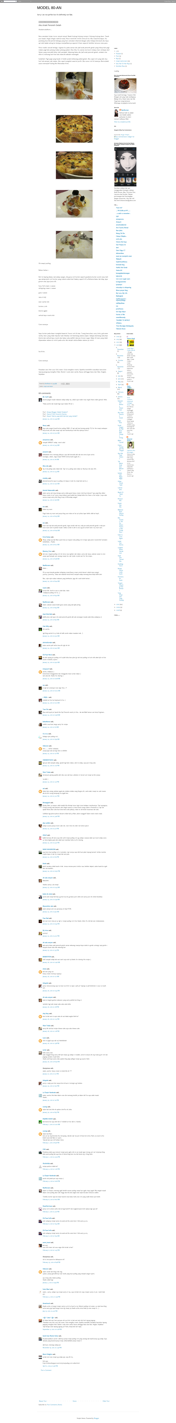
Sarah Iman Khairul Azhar (50, 1336)
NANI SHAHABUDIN (49, 849)
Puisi (117, 56)
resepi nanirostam (48, 386)
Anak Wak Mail (47, 614)
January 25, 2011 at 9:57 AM (51, 912)
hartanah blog (120, 265)
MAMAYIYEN (47, 957)
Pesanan (118, 53)
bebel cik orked (47, 894)
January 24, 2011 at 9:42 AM (51, 648)
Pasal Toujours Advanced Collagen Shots (130, 401)
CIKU (44, 1149)
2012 (118, 342)
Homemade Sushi (120, 578)
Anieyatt (118, 222)
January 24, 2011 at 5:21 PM (51, 828)
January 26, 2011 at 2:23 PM (51, 1019)
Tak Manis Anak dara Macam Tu (121, 466)
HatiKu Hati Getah (121, 267)
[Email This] (62, 384)
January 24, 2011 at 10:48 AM (51, 715)
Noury (45, 425)
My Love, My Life (121, 293)
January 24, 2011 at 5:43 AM (51, 445)
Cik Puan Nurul (47, 655)
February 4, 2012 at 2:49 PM (51, 1297)
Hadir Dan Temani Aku (121, 558)
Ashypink (45, 983)
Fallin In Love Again (120, 536)
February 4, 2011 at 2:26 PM (51, 1169)
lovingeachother (121, 282)
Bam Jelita (119, 230)
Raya (117, 58)
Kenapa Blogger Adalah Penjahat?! (57, 412)
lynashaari (119, 284)
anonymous (46, 440)
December (120, 349)
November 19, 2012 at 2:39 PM (52, 1348)
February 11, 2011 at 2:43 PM (51, 1250)
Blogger (96, 1418)
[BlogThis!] (64, 384)
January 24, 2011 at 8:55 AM (51, 607)
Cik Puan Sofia (47, 1218)
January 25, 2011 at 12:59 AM (51, 899)
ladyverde (119, 276)
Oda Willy (46, 626)
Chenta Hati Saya (121, 242)
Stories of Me (120, 314)
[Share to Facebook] (67, 384)
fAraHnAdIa (46, 1163)
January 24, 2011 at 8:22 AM (51, 544)
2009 (118, 607)
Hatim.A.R (119, 270)
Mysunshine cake (48, 906)
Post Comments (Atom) (54, 1405)
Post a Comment (46, 1370)
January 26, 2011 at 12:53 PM (51, 991)
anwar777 (45, 452)
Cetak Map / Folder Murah (131, 349)
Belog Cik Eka (120, 233)
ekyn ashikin (46, 823)
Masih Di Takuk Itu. (120, 494)
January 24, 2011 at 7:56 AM (51, 500)
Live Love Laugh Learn (123, 279)
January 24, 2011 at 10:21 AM (51, 703)
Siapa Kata (120, 421)
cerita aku (119, 239)
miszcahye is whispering (123, 287)
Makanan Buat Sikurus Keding (121, 512)
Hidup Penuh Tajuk (120, 483)
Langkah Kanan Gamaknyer (120, 550)
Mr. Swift (46, 397)
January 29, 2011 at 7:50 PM (51, 1086)
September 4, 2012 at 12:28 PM (52, 1329)
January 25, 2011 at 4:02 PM (51, 936)
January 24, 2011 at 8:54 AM (51, 595)
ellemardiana (120, 253)
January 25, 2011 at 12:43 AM (51, 887)
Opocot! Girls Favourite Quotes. (57, 414)
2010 (118, 604)
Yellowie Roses (120, 329)
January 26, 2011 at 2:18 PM (51, 1007)
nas (44, 506)
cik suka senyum (48, 878)
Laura (44, 1038)
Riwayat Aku (120, 499)
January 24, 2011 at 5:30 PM (51, 843)
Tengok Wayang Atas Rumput (120, 586)
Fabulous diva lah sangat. (131, 451)
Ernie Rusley (46, 537)
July (119, 376)
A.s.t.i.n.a (45, 734)
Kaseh (44, 863)
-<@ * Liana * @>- (48, 1317)
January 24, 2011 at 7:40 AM (51, 484)
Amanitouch (46, 1303)
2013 (118, 339)
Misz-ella (45, 466)
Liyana (45, 588)
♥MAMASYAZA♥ (48, 760)
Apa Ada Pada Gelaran (120, 456)
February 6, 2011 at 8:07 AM (51, 1199)
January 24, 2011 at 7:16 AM (51, 459)
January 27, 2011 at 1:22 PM (51, 1074)
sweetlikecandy (120, 317)
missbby (45, 478)
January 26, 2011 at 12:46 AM (51, 962)
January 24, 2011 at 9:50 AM (51, 662)
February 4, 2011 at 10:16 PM (51, 1181)
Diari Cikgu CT (120, 250)
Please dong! (131, 338)
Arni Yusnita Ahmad (122, 228)
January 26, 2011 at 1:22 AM (51, 976)
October (120, 360)
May (119, 382)
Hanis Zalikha (129, 387)
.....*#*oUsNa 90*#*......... (123, 210)
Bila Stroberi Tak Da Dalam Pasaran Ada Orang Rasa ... (120, 525)
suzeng (45, 1107)
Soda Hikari (46, 1289)
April (119, 384)
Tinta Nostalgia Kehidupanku (125, 326)
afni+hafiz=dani (47, 642)
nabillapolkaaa (120, 303)
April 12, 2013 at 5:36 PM (50, 1366)
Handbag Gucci (120, 565)
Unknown (45, 746)
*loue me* (119, 208)
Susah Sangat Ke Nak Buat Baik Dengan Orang (120, 432)
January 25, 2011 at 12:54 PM (51, 924)
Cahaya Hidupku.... (121, 236)
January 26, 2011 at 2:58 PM (51, 1043)
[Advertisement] (74, 1385)
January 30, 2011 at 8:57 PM (51, 1112)
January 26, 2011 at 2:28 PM (51, 1031)
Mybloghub (119, 296)
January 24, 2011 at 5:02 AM (51, 433)
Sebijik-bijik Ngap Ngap (120, 475)
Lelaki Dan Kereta (120, 543)
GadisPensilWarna (121, 262)
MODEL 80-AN (49, 8)
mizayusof (46, 669)
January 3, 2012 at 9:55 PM (51, 1282)
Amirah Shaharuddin (49, 490)
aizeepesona (120, 219)
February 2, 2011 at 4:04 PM (51, 1157)
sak (44, 788)
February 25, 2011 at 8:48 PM (51, 1262)
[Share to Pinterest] (69, 384)
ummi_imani (46, 1242)
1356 (117, 216)
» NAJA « (45, 697)
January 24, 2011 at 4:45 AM (51, 419)
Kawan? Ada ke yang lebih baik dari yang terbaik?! (62, 416)
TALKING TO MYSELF (123, 320)
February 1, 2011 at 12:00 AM (51, 1124)
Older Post (106, 1401)
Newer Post (42, 1401)
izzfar (44, 1050)
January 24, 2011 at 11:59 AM (51, 739)
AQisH (45, 835)
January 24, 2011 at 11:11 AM (51, 727)
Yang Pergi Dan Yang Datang (121, 596)
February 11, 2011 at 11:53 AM (51, 1224)
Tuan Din (45, 709)
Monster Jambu (129, 439)
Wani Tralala (46, 772)
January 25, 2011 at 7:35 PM (51, 950)
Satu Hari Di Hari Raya (123, 63)
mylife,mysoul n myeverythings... (121, 299)
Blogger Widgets (125, 134)
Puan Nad (45, 918)
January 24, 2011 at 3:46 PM (51, 816)
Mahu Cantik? (121, 441)
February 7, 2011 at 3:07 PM (51, 1212)
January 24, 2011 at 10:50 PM (51, 871)
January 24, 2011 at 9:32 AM (51, 636)
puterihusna (119, 309)
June (119, 379)
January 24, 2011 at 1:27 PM (51, 753)
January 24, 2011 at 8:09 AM (51, 530)
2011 (117, 345)
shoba (44, 969)
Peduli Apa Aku (120, 505)
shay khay (46, 1013)
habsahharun (46, 721)
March (120, 387)
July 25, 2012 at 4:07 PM (50, 1311)
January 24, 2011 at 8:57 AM (51, 620)
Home (74, 1401)
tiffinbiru (119, 323)
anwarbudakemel (121, 225)
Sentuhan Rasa (120, 66)
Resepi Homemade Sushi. (120, 571)
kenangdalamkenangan (123, 273)
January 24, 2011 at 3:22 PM (51, 796)
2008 (118, 610)
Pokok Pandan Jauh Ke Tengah (121, 447)
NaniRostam (46, 565)
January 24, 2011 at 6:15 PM (51, 857)
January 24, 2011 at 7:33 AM (51, 471)
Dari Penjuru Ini (121, 245)
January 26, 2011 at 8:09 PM (51, 1062)
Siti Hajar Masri (121, 312)
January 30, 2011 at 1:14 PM (51, 1100)
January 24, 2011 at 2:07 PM (51, 765)
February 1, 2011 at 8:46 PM (51, 1143)
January (120, 397)
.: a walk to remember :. (123, 213)
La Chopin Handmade (49, 1092)
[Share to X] (65, 384)
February (120, 392)
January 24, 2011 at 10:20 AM (51, 691)
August (120, 371)
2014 (118, 336)
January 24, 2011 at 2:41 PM (51, 782)
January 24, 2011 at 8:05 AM (51, 516)
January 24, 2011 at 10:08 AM (51, 678)
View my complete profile (122, 122)
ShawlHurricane (47, 1206)
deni (117, 247)
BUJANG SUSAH (48, 1119)
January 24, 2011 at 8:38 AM (51, 559)
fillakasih (118, 259)
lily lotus (45, 930)
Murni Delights (47, 1354)
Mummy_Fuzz (47, 551)
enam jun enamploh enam (124, 256)
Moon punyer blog (122, 290)
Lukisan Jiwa (120, 488)
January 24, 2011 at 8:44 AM (51, 581)
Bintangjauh (46, 802)
